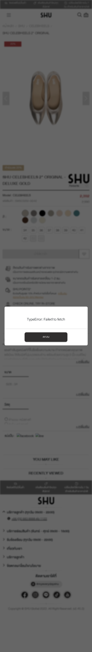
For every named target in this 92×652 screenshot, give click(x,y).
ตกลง (46, 336)
